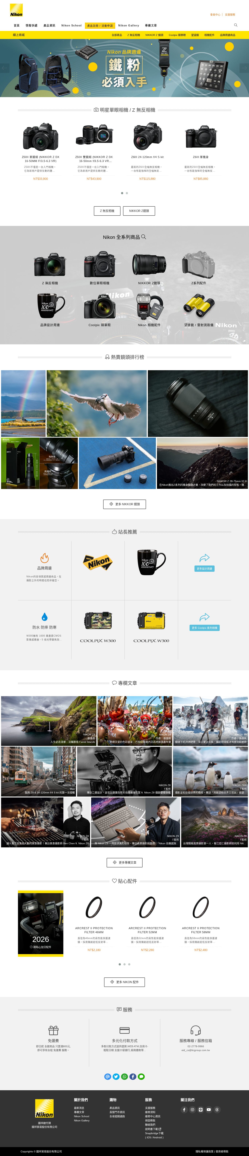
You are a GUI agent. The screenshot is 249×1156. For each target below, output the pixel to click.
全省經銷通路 (117, 1116)
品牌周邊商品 (227, 35)
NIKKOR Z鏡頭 (139, 210)
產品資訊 (50, 25)
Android (157, 1137)
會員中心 (215, 14)
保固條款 (150, 1120)
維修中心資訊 (152, 1116)
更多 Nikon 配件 (127, 982)
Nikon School (71, 25)
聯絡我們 (150, 1124)
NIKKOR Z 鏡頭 (154, 35)
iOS (149, 1137)
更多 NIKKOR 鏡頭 (127, 504)
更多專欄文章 (127, 862)
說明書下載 (152, 1129)
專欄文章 (151, 25)
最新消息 (79, 1107)
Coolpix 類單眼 (177, 35)
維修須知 (150, 1112)
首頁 (17, 25)
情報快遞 (32, 25)
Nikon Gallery (128, 25)
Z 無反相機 (133, 35)
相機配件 (209, 35)
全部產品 (117, 35)
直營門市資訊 (117, 1112)
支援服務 (230, 14)
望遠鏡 (195, 35)
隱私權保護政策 (205, 1151)
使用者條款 (222, 1151)
